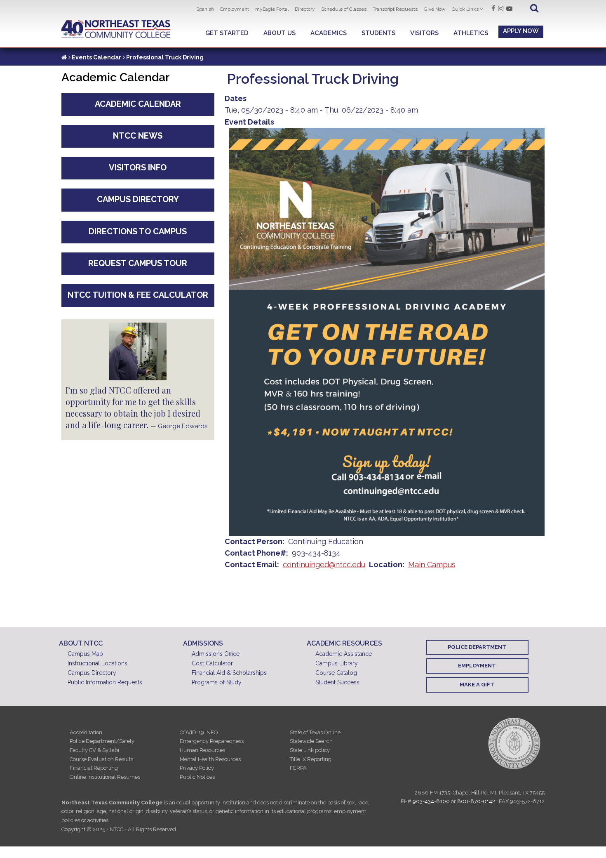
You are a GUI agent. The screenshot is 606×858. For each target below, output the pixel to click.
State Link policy (310, 750)
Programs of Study (217, 682)
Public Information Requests (105, 682)
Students (378, 33)
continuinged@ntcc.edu (324, 564)
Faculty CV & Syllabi (94, 750)
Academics (328, 33)
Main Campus (432, 564)
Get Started (227, 33)
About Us (279, 33)
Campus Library (336, 663)
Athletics (470, 33)
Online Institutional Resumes (105, 777)
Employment (234, 9)
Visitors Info (138, 167)
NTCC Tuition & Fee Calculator (138, 295)
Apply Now (521, 31)
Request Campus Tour (137, 263)
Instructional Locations (97, 663)
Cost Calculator (212, 663)
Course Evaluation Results (101, 759)
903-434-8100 (431, 801)
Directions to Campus (138, 231)
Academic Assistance (343, 654)
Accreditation (86, 732)
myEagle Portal (272, 9)
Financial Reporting (94, 768)
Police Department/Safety (102, 741)
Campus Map (85, 654)
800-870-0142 (476, 801)
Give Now (435, 9)
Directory (305, 9)
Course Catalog (336, 672)
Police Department (477, 647)
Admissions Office (216, 654)
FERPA (298, 768)
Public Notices (197, 777)
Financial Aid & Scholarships (229, 672)
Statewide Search (311, 741)
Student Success (337, 682)
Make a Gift (477, 684)
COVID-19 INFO (199, 732)
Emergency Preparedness (212, 741)
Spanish (205, 9)
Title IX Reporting (310, 759)
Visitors (424, 33)
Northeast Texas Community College (116, 29)
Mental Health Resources (210, 759)
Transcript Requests (395, 9)
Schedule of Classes (343, 9)
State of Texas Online (315, 732)
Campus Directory (138, 199)
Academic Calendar (138, 104)
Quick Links (465, 9)
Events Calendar (96, 57)
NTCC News (137, 136)
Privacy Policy (197, 768)
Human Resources (202, 750)
